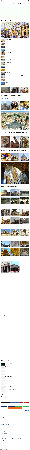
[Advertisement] (15, 12)
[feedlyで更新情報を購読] (22, 406)
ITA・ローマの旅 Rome (4, 419)
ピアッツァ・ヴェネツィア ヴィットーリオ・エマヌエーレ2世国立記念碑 (11, 438)
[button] (27, 230)
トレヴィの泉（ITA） (4, 431)
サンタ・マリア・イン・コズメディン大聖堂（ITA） (8, 426)
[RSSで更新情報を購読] (15, 408)
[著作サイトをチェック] (8, 406)
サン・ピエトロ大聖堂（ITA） (5, 424)
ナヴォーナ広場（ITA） (4, 433)
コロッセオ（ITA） (3, 422)
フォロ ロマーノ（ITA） (4, 440)
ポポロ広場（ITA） (3, 442)
